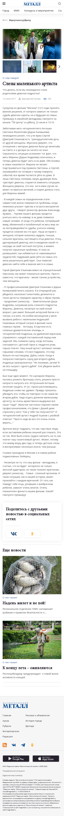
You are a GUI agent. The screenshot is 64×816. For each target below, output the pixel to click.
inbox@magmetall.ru (10, 791)
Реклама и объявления (38, 715)
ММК (17, 10)
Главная (7, 715)
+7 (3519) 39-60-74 (24, 791)
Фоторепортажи (11, 731)
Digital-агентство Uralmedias (12, 775)
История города (34, 720)
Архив (6, 720)
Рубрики (7, 726)
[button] (58, 66)
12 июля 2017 (9, 98)
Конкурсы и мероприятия (39, 10)
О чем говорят (11, 78)
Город (5, 10)
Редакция (8, 736)
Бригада (30, 726)
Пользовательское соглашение (14, 771)
